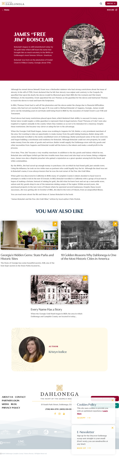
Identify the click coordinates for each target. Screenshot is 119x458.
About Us (7, 396)
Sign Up (81, 448)
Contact (20, 396)
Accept (81, 418)
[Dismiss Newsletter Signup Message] (112, 428)
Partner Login (10, 400)
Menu (110, 3)
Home (6, 10)
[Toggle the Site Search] (101, 3)
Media (5, 403)
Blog (14, 403)
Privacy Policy (11, 407)
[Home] (13, 3)
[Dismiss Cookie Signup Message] (112, 400)
